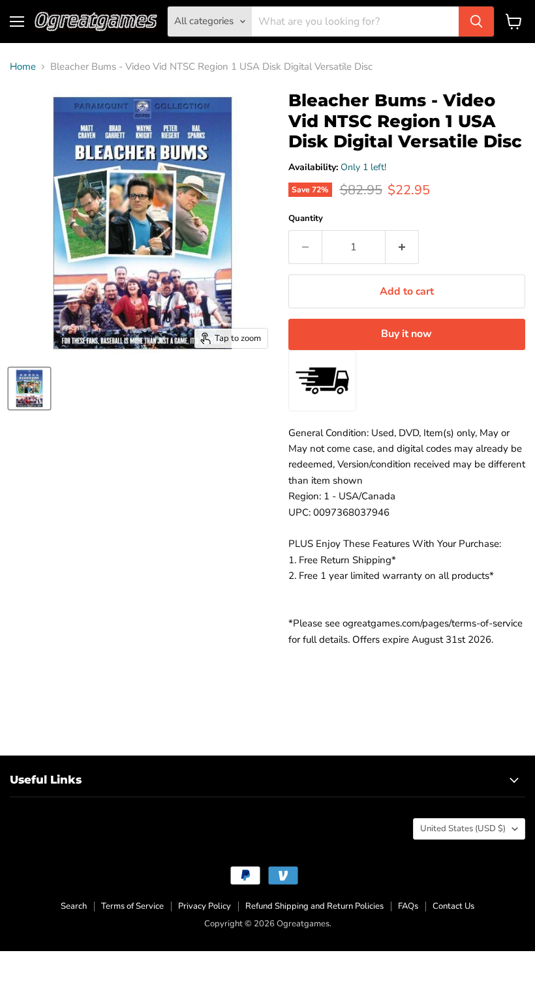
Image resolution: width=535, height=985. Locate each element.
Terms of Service (132, 906)
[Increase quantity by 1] (402, 247)
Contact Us (453, 906)
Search (74, 906)
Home (23, 66)
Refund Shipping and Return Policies (314, 906)
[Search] (476, 22)
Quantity (305, 219)
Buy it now (406, 334)
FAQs (408, 906)
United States (463, 828)
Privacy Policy (204, 906)
